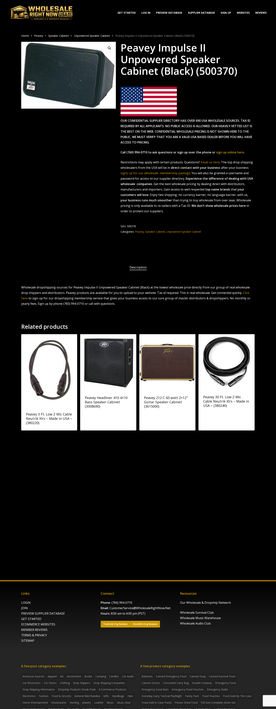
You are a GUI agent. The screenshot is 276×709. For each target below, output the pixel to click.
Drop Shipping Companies (109, 683)
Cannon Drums (151, 683)
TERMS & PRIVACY (34, 635)
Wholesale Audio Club (195, 623)
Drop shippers (81, 683)
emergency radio (217, 689)
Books (88, 676)
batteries (147, 676)
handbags (118, 696)
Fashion (43, 696)
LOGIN (26, 603)
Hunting (74, 702)
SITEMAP (27, 641)
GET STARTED (31, 619)
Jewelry (86, 702)
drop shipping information (39, 689)
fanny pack (192, 696)
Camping (100, 676)
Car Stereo (50, 683)
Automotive (74, 676)
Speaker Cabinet (58, 35)
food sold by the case (237, 696)
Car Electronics (32, 683)
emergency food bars (155, 689)
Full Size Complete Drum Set (218, 702)
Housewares (58, 702)
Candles (114, 676)
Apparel (52, 676)
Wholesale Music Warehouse (200, 618)
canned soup (198, 676)
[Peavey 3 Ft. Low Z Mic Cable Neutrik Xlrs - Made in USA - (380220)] (49, 370)
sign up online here (230, 152)
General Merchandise (87, 696)
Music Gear (124, 702)
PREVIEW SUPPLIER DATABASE (43, 613)
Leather (98, 702)
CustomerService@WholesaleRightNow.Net (139, 608)
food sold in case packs (157, 702)
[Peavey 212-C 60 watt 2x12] (167, 362)
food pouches (211, 696)
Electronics (29, 696)
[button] (109, 48)
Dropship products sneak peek (77, 689)
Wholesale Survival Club (197, 612)
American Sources (33, 676)
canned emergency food (171, 676)
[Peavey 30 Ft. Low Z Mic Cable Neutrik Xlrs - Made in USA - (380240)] (226, 361)
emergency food (225, 683)
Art (62, 676)
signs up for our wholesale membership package (155, 173)
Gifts (106, 696)
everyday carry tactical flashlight (162, 696)
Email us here (210, 162)
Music (110, 702)
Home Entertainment (35, 702)
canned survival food (222, 676)
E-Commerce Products (112, 689)
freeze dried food (186, 702)
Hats (130, 696)
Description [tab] (138, 267)
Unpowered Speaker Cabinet (92, 35)
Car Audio (128, 676)
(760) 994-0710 (122, 603)
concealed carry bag (176, 683)
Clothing (65, 683)
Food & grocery (61, 696)
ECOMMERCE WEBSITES (38, 624)
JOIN (24, 608)
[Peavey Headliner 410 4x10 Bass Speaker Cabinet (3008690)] (108, 362)
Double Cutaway (202, 683)
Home (25, 35)
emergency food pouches (188, 689)
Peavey (38, 35)
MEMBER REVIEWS (34, 630)
